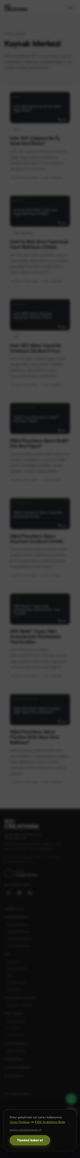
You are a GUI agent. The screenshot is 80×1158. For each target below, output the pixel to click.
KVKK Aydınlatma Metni (50, 1122)
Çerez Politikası (20, 1122)
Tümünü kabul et (30, 1140)
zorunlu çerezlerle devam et (25, 1130)
